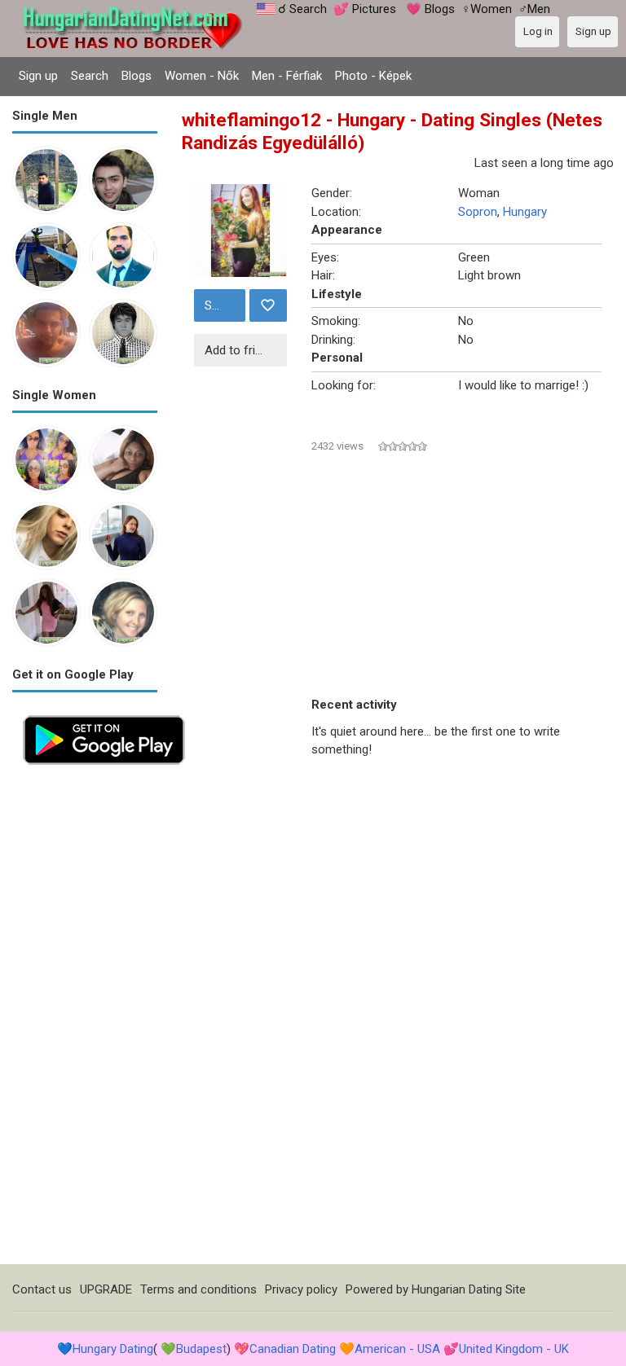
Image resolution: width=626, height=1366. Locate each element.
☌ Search (302, 9)
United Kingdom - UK (514, 1349)
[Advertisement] (84, 1019)
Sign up (38, 75)
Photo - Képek (373, 75)
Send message (223, 305)
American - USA (397, 1349)
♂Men (534, 9)
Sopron (477, 211)
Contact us (42, 1289)
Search (89, 75)
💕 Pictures (364, 9)
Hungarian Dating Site (469, 1289)
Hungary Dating (113, 1349)
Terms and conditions (198, 1289)
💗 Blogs (430, 9)
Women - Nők (202, 75)
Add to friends (243, 350)
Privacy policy (301, 1289)
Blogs (136, 75)
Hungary (525, 211)
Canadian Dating (292, 1349)
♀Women (486, 9)
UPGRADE (106, 1289)
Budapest (201, 1349)
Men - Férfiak (287, 75)
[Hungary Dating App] (104, 713)
